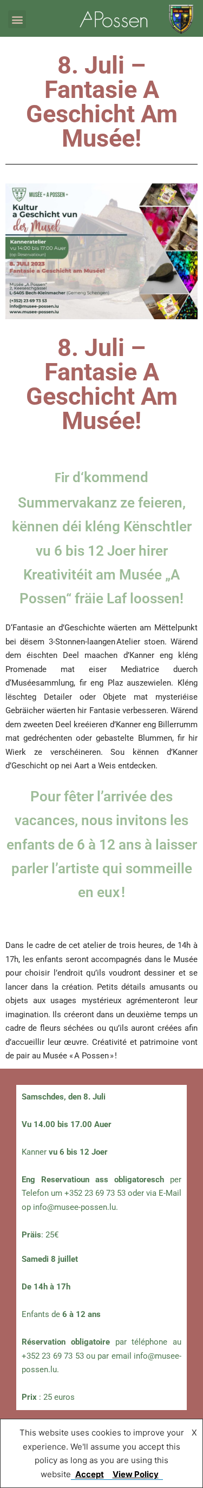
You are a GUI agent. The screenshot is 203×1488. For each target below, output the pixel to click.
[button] (17, 19)
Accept (89, 1474)
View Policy (136, 1474)
